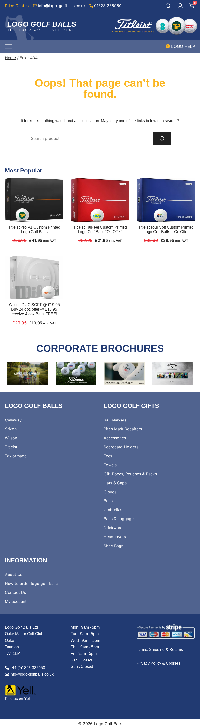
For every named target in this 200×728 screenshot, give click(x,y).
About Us (13, 574)
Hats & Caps (115, 482)
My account (16, 601)
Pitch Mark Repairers (123, 428)
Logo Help (182, 46)
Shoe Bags (113, 545)
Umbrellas (113, 509)
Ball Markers (115, 420)
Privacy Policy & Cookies (158, 663)
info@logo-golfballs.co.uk (32, 674)
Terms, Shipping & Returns (160, 649)
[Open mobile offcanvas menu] (8, 46)
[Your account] (180, 6)
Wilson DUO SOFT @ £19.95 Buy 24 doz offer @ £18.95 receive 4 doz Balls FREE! (34, 309)
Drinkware (113, 527)
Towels (110, 464)
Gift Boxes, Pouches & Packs (130, 473)
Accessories (115, 437)
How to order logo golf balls (31, 583)
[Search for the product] (162, 138)
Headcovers (115, 536)
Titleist (11, 446)
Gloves (110, 491)
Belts (108, 500)
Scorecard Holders (121, 446)
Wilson (11, 437)
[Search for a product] (168, 5)
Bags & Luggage (119, 518)
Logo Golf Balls (41, 24)
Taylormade (16, 455)
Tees (108, 455)
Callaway (13, 420)
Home (10, 58)
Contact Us (15, 592)
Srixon (11, 428)
